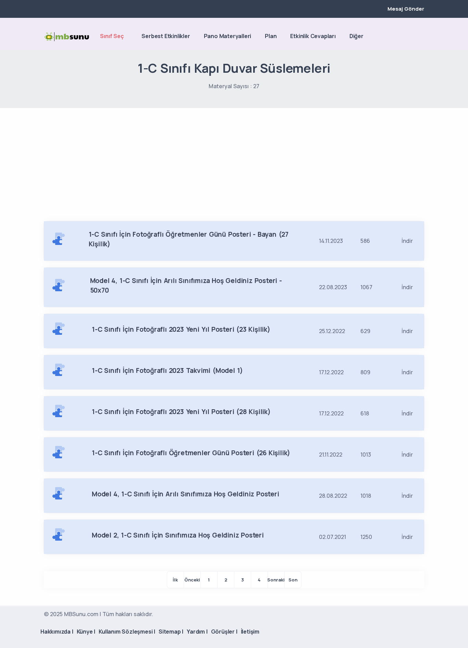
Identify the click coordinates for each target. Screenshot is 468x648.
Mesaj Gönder (405, 8)
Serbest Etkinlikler (165, 36)
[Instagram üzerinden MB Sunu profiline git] (409, 37)
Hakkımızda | (56, 631)
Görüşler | (224, 631)
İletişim (250, 631)
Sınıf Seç (111, 36)
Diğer (356, 36)
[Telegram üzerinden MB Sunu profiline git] (397, 37)
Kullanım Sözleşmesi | (127, 631)
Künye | (86, 631)
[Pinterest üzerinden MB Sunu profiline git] (420, 37)
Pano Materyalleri (227, 36)
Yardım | (197, 631)
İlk (175, 580)
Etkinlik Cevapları (312, 36)
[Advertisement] (234, 159)
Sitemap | (171, 631)
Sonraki (276, 580)
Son (292, 580)
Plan (270, 36)
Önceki (192, 580)
